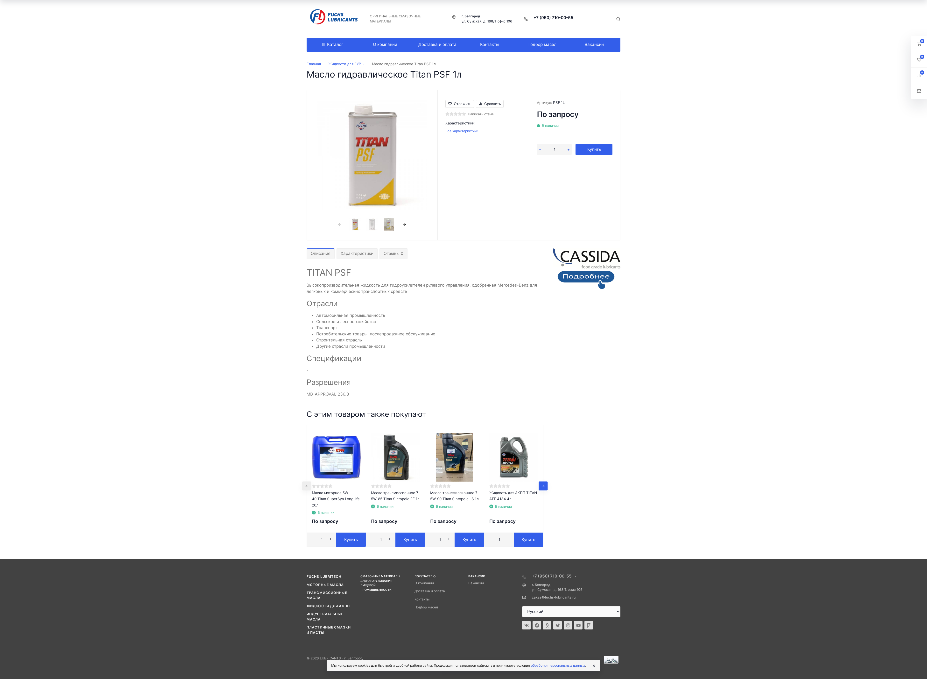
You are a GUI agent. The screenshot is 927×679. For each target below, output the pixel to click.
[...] (586, 270)
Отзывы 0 (393, 253)
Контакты (421, 599)
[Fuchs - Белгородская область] (334, 19)
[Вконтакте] (526, 625)
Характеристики (357, 253)
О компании (424, 583)
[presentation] (339, 224)
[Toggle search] (618, 19)
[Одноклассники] (547, 625)
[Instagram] (568, 625)
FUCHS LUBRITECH (324, 576)
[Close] (594, 665)
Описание (320, 253)
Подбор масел (426, 607)
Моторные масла (325, 585)
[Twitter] (557, 625)
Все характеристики (461, 131)
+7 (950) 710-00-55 (554, 17)
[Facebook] (537, 625)
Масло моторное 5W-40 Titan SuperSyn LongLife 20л (336, 499)
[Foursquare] (588, 625)
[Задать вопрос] (919, 91)
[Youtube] (578, 625)
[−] (540, 149)
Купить (594, 149)
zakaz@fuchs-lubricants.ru (554, 597)
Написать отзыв (481, 114)
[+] (568, 149)
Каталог (335, 44)
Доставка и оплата (429, 591)
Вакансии (476, 583)
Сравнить (492, 103)
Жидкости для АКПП (328, 606)
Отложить (462, 103)
